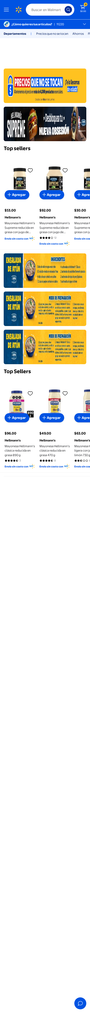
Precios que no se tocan (52, 33)
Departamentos (15, 33)
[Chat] (80, 1003)
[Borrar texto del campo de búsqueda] (62, 10)
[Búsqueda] (68, 9)
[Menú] (7, 9)
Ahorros (78, 33)
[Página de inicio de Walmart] (18, 9)
